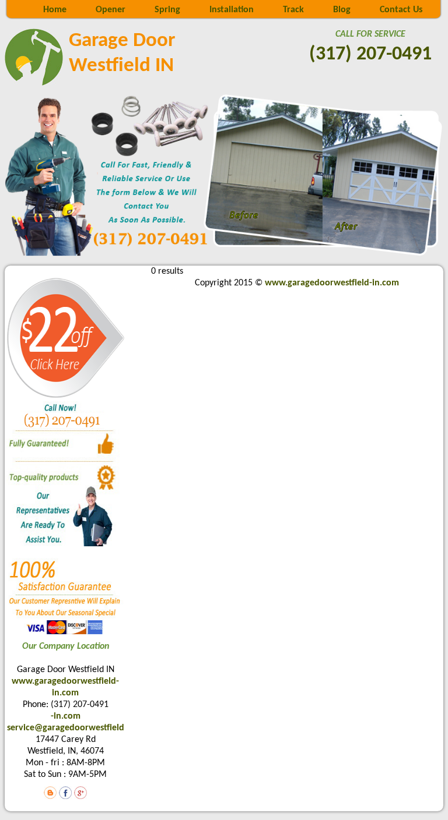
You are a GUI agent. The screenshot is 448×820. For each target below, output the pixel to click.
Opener (110, 10)
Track (293, 10)
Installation (231, 10)
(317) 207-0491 (370, 54)
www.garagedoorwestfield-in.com (332, 283)
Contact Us (401, 10)
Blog (342, 10)
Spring (167, 10)
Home (54, 10)
